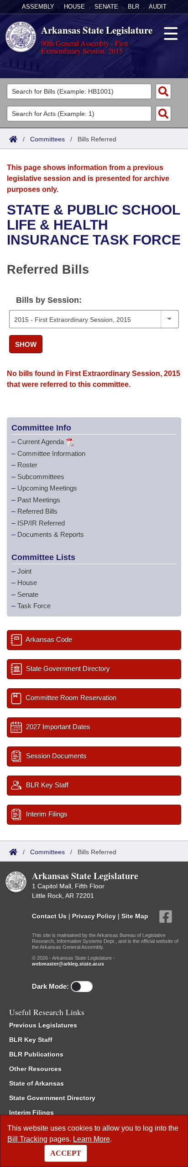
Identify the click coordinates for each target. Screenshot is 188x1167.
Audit (158, 6)
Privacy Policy (94, 915)
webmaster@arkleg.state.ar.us (68, 964)
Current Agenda (40, 442)
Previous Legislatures (43, 1025)
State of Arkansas (36, 1083)
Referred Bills (37, 511)
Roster (27, 465)
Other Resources (35, 1068)
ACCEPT (65, 1153)
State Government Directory (52, 1098)
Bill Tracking (27, 1139)
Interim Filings (31, 1112)
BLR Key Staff (30, 1039)
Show (26, 344)
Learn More (91, 1139)
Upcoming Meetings (47, 488)
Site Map (134, 915)
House (74, 6)
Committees (47, 139)
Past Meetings (38, 500)
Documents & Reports (50, 534)
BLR (133, 6)
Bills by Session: (49, 300)
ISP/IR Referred (41, 523)
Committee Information (51, 453)
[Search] (163, 91)
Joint (24, 571)
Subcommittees (40, 477)
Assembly (38, 6)
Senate (106, 6)
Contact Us (49, 915)
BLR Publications (36, 1054)
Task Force (34, 606)
